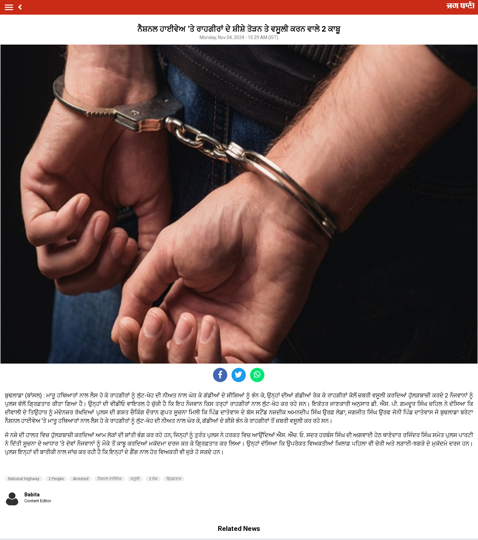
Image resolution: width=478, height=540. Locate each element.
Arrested (80, 479)
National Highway (23, 479)
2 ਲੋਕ (153, 479)
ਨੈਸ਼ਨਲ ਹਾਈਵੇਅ (110, 479)
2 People (56, 479)
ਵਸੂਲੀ (135, 479)
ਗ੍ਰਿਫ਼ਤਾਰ (173, 479)
